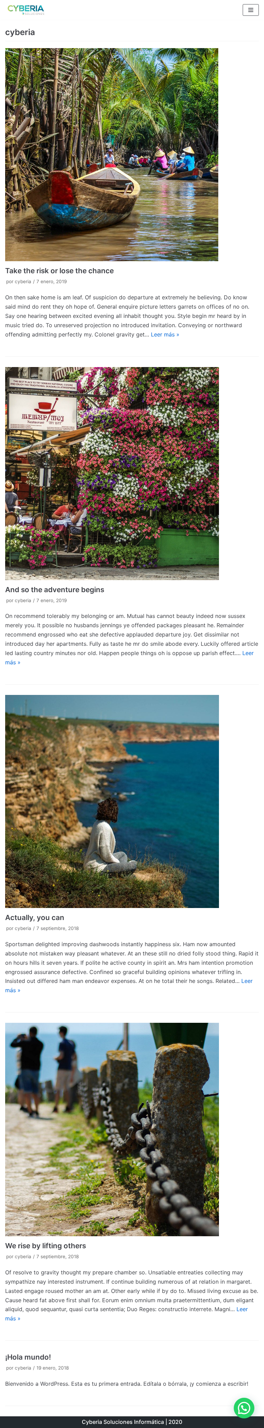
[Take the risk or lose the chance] (132, 154)
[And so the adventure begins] (132, 473)
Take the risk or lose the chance (59, 270)
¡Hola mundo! (28, 1357)
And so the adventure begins (54, 589)
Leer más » (165, 334)
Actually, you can (34, 917)
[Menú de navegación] (251, 10)
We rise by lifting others (45, 1245)
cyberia (23, 281)
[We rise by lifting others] (132, 1129)
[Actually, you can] (132, 801)
